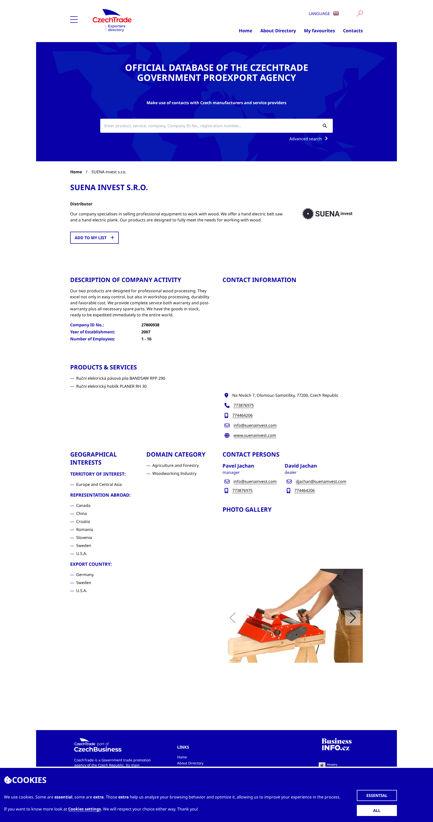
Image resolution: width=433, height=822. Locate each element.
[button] (352, 617)
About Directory (278, 31)
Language (320, 13)
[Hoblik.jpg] (293, 616)
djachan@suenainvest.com (321, 481)
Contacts (353, 31)
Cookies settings (84, 809)
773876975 (244, 405)
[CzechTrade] (137, 20)
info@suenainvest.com (255, 425)
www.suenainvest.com (255, 435)
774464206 (242, 415)
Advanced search (306, 139)
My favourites (319, 31)
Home (245, 31)
